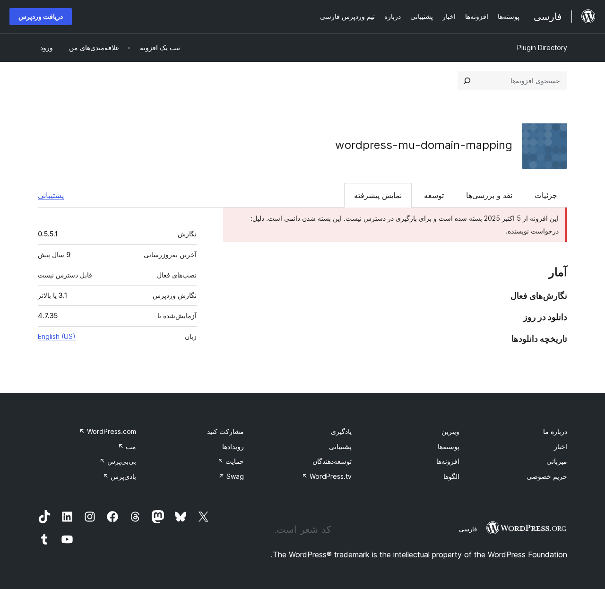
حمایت (230, 461)
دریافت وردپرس (40, 16)
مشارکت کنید (225, 431)
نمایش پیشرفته (378, 195)
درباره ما (555, 431)
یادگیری (341, 431)
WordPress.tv (327, 476)
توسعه (434, 195)
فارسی (468, 529)
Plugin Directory (542, 47)
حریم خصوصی (547, 476)
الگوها (451, 476)
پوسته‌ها (448, 446)
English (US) (57, 336)
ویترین (450, 431)
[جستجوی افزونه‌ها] (467, 80)
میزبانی (556, 461)
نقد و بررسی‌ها (489, 195)
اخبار (560, 446)
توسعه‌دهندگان (332, 461)
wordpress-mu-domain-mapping (423, 145)
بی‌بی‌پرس (117, 461)
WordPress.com (107, 431)
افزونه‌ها (447, 461)
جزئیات (546, 195)
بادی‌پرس (119, 476)
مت (127, 446)
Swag (231, 476)
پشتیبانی (51, 195)
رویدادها (233, 446)
